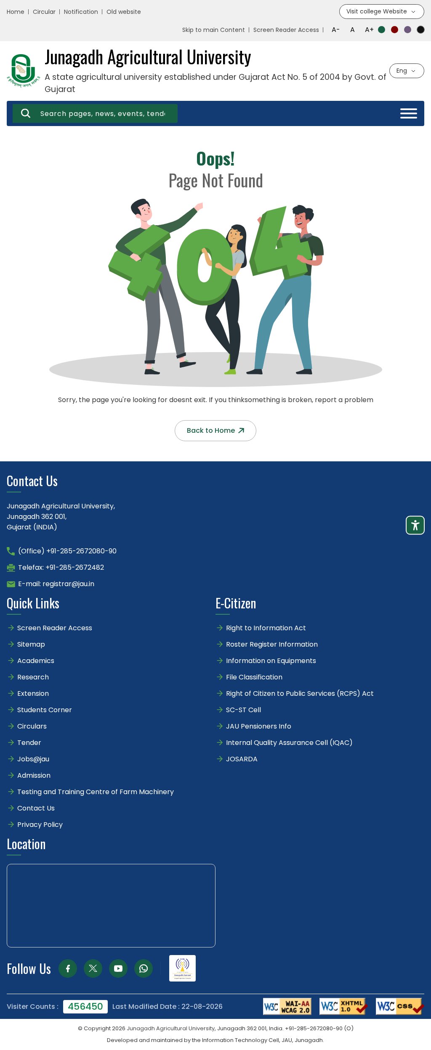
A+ (369, 29)
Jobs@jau (33, 759)
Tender (29, 742)
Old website (123, 12)
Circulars (32, 726)
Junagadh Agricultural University (171, 1028)
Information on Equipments (271, 661)
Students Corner (44, 710)
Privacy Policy (40, 824)
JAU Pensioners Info (258, 726)
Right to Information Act (266, 628)
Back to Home (211, 430)
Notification (81, 12)
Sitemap (31, 644)
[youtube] (118, 968)
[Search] (25, 113)
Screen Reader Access (286, 30)
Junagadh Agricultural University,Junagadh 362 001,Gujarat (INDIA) (61, 516)
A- (336, 29)
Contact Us (36, 808)
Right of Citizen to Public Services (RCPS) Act (300, 693)
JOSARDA (242, 759)
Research (33, 677)
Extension (33, 693)
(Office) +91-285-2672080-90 (67, 551)
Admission (34, 775)
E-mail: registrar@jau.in (56, 584)
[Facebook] (67, 968)
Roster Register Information (272, 644)
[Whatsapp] (143, 968)
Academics (35, 661)
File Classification (254, 677)
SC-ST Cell (243, 710)
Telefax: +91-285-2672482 (61, 567)
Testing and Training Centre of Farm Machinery (95, 792)
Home (15, 12)
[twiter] (93, 968)
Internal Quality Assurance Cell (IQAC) (289, 742)
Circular (44, 12)
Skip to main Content (213, 30)
